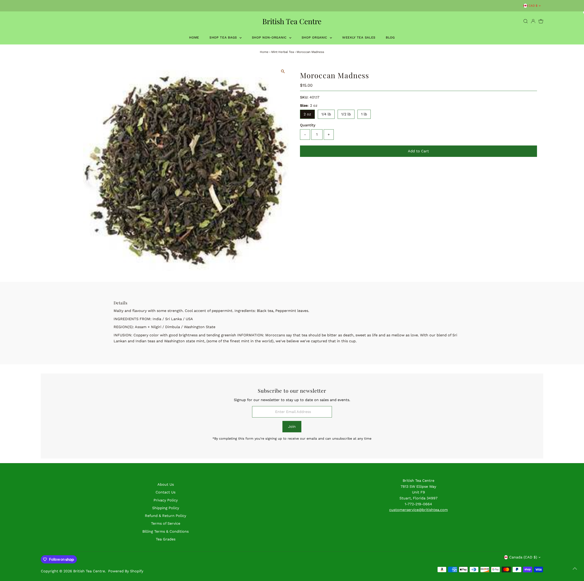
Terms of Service (165, 523)
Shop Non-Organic (270, 37)
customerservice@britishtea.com (418, 510)
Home (194, 37)
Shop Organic (315, 37)
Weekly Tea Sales (358, 37)
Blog (390, 37)
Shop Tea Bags (223, 37)
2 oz (307, 114)
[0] (541, 21)
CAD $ (533, 5)
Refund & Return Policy (165, 516)
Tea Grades (165, 539)
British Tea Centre (291, 21)
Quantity (307, 125)
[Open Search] (526, 21)
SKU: (304, 97)
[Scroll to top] (574, 568)
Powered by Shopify (125, 571)
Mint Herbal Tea (282, 52)
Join (292, 426)
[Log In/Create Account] (533, 21)
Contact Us (165, 492)
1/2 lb (346, 114)
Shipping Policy (165, 508)
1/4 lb (326, 114)
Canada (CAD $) (523, 557)
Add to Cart (418, 151)
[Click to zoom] (283, 71)
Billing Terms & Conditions (165, 531)
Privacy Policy (166, 500)
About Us (165, 484)
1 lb (364, 114)
